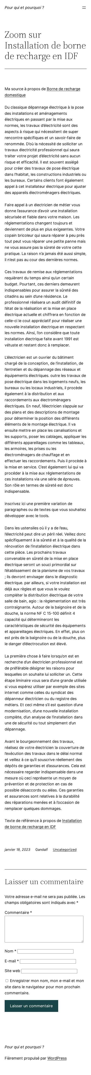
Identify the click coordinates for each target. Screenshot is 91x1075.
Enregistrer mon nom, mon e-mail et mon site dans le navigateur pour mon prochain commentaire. (44, 986)
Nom (10, 951)
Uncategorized (65, 849)
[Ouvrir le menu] (84, 7)
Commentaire (18, 912)
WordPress (57, 1058)
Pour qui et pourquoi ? (24, 7)
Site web (12, 970)
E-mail (12, 961)
